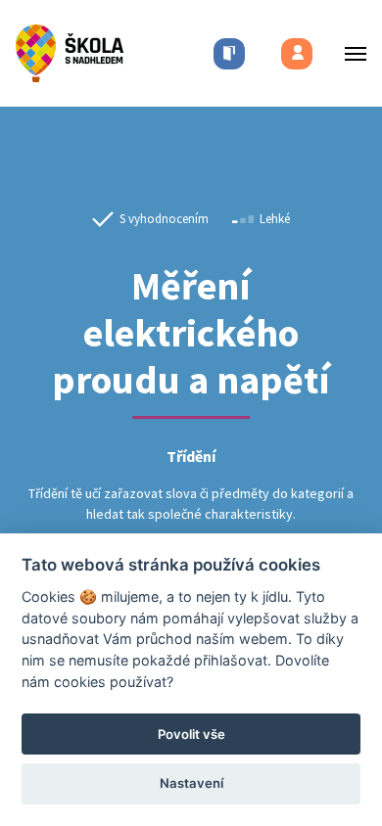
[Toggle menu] (349, 53)
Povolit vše (191, 734)
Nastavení (191, 783)
